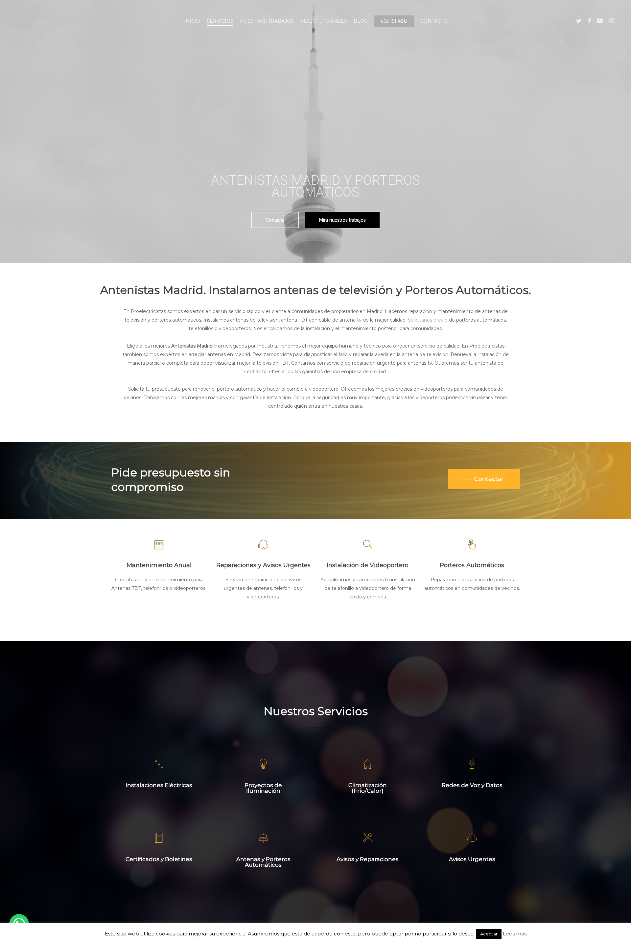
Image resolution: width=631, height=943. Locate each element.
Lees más (514, 934)
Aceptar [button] (489, 933)
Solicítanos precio (428, 320)
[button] (275, 220)
